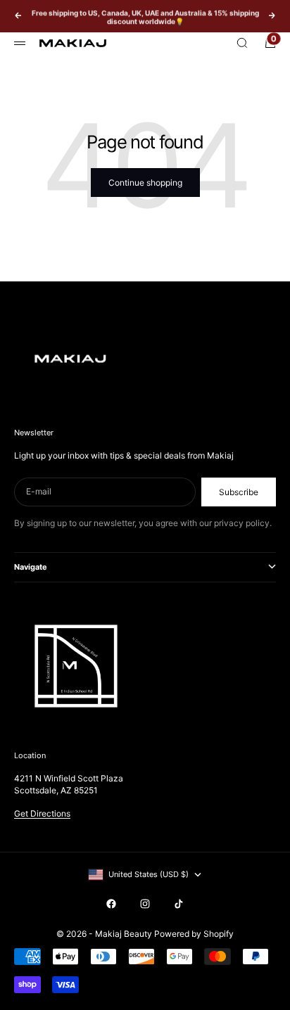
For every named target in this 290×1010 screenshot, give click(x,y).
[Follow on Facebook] (111, 903)
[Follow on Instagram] (145, 903)
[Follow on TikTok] (178, 903)
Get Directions (42, 813)
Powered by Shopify (194, 933)
